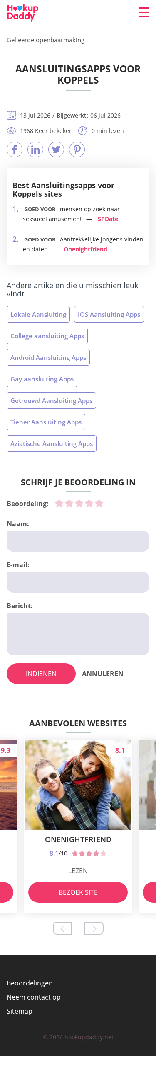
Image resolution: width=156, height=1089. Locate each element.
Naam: (18, 523)
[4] (89, 503)
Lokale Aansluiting (38, 314)
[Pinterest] (77, 149)
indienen (41, 673)
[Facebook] (14, 149)
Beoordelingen (30, 983)
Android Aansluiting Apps (48, 357)
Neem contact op (34, 997)
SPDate (108, 219)
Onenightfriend (85, 249)
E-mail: (18, 564)
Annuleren (103, 673)
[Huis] (30, 13)
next (94, 928)
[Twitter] (56, 149)
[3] (79, 503)
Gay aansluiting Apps (42, 379)
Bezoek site (78, 892)
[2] (69, 503)
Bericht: (20, 605)
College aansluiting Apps (47, 336)
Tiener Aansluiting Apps (46, 422)
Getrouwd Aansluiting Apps (51, 400)
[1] (59, 503)
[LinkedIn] (35, 149)
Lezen (78, 870)
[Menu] (144, 12)
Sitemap (19, 1011)
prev (62, 928)
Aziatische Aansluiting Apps (51, 443)
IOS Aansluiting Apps (109, 314)
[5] (99, 503)
